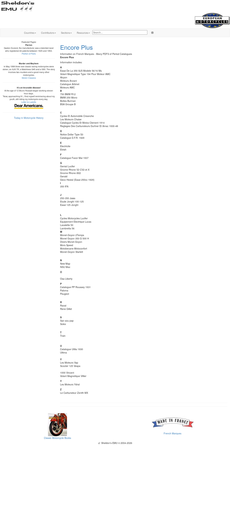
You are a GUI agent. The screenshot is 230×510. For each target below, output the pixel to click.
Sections (65, 32)
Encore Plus (76, 47)
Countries (29, 32)
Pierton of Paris (29, 53)
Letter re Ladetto (28, 101)
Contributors (47, 32)
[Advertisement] (115, 468)
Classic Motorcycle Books (57, 438)
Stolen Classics (29, 77)
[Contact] (151, 33)
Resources (82, 32)
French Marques (172, 433)
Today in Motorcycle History (28, 117)
